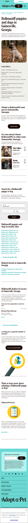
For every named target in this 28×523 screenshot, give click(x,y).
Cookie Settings (14, 520)
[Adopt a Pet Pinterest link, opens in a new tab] (12, 474)
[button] (25, 148)
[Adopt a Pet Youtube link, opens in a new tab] (16, 474)
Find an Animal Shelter (14, 348)
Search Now (14, 126)
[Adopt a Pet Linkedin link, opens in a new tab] (22, 474)
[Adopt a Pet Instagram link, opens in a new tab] (19, 474)
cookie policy (12, 515)
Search (14, 217)
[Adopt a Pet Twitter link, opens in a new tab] (9, 474)
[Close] (26, 510)
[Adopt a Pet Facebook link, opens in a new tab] (6, 474)
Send (21, 458)
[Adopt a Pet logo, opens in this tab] (14, 501)
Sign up (18, 6)
